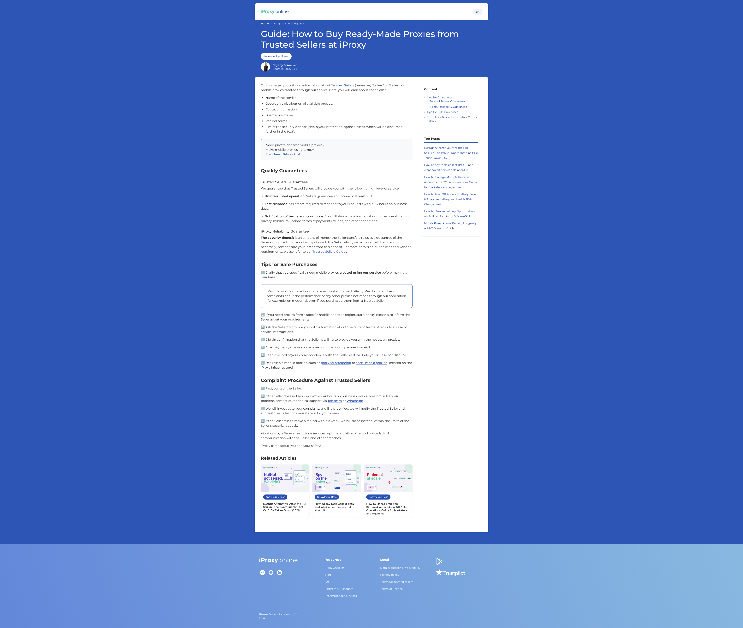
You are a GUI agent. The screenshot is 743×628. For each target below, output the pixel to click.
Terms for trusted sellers (396, 582)
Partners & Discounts (338, 589)
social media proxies (371, 363)
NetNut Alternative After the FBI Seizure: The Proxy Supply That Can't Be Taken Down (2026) (451, 153)
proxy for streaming (336, 363)
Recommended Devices (340, 596)
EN (477, 11)
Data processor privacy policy (400, 567)
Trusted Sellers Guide (328, 251)
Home (265, 23)
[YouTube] (271, 572)
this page (273, 85)
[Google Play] (440, 561)
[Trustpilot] (450, 572)
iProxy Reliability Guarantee (448, 107)
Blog (277, 23)
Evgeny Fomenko (284, 65)
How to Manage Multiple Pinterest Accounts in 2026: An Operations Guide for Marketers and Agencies (450, 182)
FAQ (327, 582)
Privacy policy (389, 574)
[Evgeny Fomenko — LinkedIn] (265, 67)
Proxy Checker (334, 567)
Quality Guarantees (440, 97)
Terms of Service (391, 589)
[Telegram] (262, 572)
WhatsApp (355, 401)
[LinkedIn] (279, 572)
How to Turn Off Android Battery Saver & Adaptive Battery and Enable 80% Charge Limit (450, 199)
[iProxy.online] (275, 11)
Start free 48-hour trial (283, 154)
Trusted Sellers (342, 85)
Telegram (335, 401)
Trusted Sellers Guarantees (448, 101)
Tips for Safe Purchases (442, 112)
